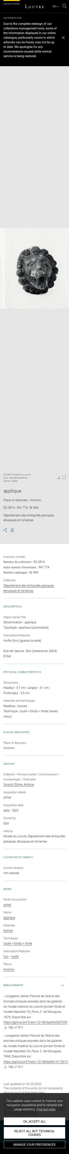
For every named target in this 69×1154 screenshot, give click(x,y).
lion (5, 956)
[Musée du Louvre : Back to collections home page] (34, 6)
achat (7, 905)
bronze (8, 930)
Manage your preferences (34, 1144)
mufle (15, 956)
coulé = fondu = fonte (17, 943)
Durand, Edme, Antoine (18, 784)
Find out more (46, 1109)
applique (9, 917)
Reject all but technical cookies (34, 1133)
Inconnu (8, 969)
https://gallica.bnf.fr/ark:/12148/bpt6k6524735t (35, 1022)
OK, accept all (34, 1121)
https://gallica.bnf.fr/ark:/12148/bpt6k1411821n (35, 1062)
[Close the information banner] (63, 37)
